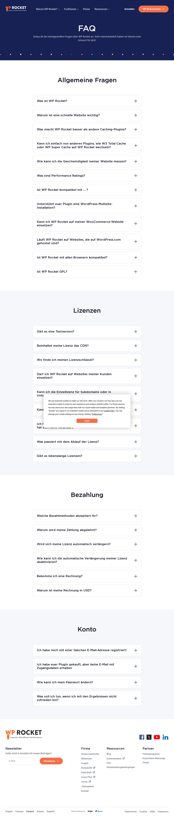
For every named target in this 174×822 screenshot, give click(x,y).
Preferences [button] (97, 414)
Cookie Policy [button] (109, 411)
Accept (86, 421)
